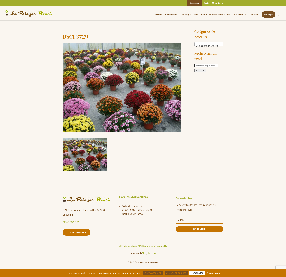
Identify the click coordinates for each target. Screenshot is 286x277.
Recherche (200, 70)
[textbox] (209, 45)
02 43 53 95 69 (71, 222)
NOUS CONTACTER (76, 232)
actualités (238, 14)
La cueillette (171, 14)
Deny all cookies (177, 273)
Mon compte (194, 3)
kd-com (152, 253)
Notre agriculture (189, 14)
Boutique (268, 14)
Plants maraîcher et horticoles (215, 14)
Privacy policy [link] (213, 273)
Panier (207, 3)
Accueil (158, 14)
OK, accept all (153, 273)
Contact (254, 14)
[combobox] (208, 44)
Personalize (197, 273)
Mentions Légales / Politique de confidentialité (143, 246)
